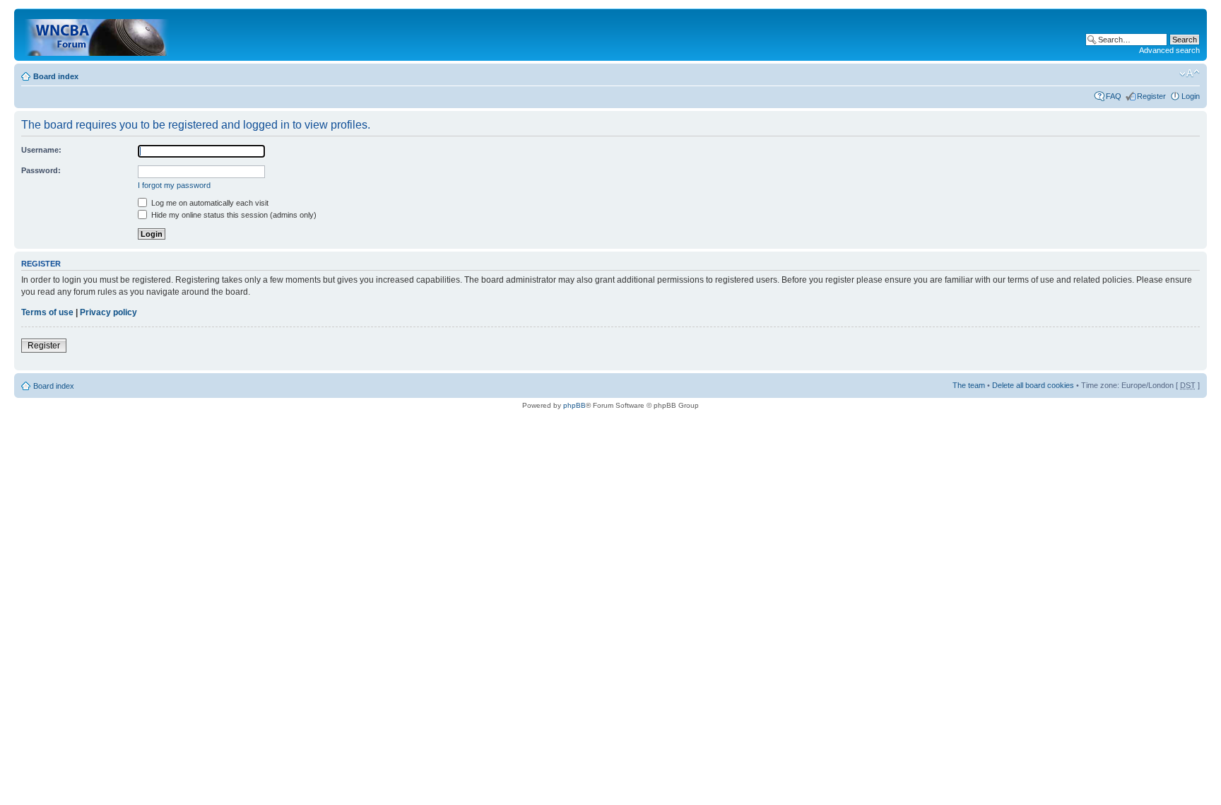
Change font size (1189, 73)
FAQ (1113, 96)
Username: (41, 150)
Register (1151, 96)
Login (1190, 96)
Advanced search (1169, 50)
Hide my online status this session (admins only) (233, 215)
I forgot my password (174, 185)
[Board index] (98, 34)
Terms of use (47, 312)
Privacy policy (108, 312)
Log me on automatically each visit (209, 203)
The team (968, 385)
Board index (55, 76)
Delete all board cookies (1033, 385)
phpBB (574, 405)
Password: (41, 170)
